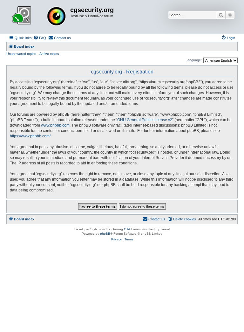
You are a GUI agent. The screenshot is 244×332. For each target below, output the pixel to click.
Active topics (49, 54)
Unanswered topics (21, 54)
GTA (127, 229)
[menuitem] (39, 38)
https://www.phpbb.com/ (30, 136)
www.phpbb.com (55, 125)
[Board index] (39, 17)
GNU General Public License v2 (144, 120)
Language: (194, 60)
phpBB (105, 233)
